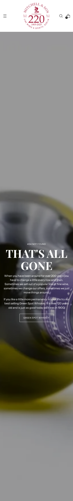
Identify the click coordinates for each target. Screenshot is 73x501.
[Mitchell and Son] (36, 15)
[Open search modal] (60, 15)
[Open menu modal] (4, 15)
